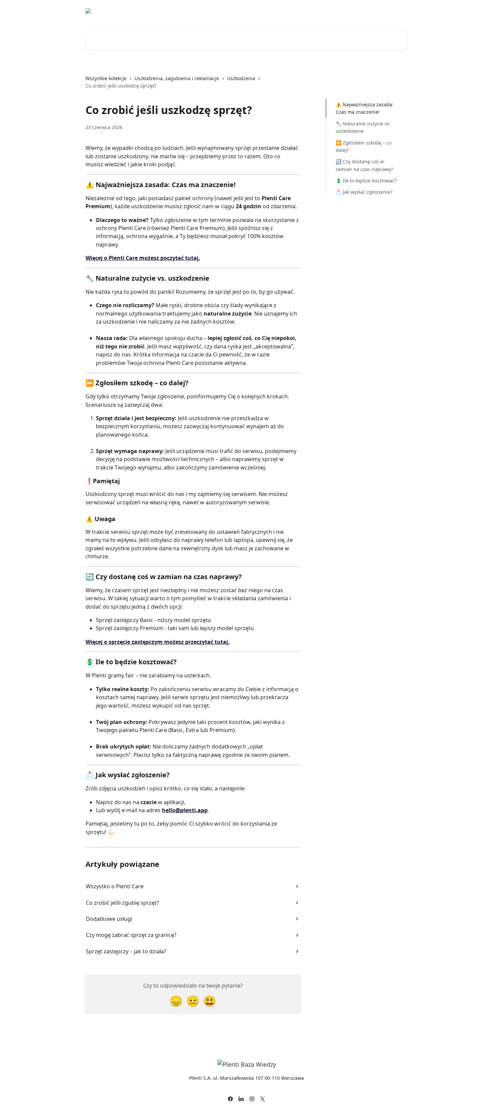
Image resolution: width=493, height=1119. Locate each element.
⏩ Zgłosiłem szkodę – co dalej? (363, 146)
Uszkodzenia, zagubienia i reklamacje (176, 78)
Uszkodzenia (241, 78)
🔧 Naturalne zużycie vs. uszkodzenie (363, 127)
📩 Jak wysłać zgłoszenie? (364, 192)
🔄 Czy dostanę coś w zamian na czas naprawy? (364, 165)
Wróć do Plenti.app (350, 10)
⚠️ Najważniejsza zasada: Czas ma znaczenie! (364, 108)
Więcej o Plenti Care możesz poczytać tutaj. (143, 258)
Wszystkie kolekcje (106, 78)
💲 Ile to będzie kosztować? (366, 180)
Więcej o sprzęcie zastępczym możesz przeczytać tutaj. (158, 642)
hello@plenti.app (185, 810)
